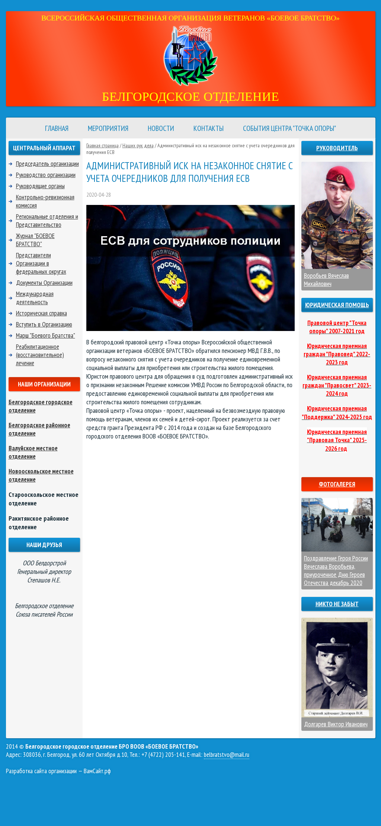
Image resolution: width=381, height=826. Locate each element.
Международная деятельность (35, 298)
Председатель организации (47, 164)
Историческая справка (41, 313)
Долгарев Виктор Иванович (336, 724)
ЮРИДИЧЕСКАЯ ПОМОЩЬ (337, 305)
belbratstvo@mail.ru (226, 755)
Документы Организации (44, 283)
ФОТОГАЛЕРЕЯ (337, 484)
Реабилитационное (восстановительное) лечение (40, 355)
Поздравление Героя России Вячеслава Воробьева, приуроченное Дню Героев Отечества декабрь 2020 (336, 570)
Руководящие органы (40, 186)
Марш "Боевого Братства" (45, 335)
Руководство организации (46, 175)
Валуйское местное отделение (33, 452)
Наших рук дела (138, 145)
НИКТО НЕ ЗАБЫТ (337, 604)
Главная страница (102, 145)
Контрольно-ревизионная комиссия (45, 201)
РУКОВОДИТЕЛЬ (337, 148)
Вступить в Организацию (44, 324)
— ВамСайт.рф (58, 771)
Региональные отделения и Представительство (47, 220)
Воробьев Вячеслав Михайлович (326, 279)
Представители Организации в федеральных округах (41, 263)
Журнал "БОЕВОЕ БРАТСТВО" (35, 240)
